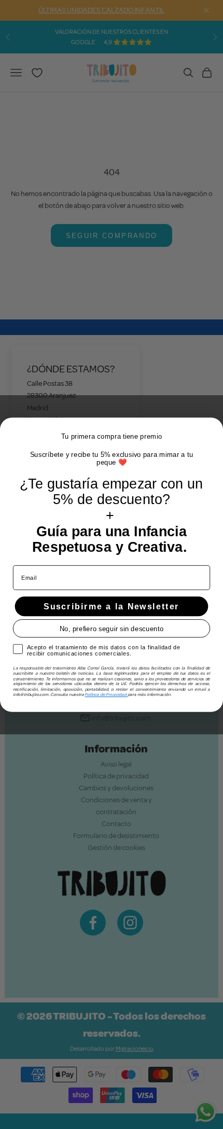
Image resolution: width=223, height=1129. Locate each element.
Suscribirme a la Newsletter (111, 606)
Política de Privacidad (106, 694)
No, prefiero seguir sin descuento (112, 628)
